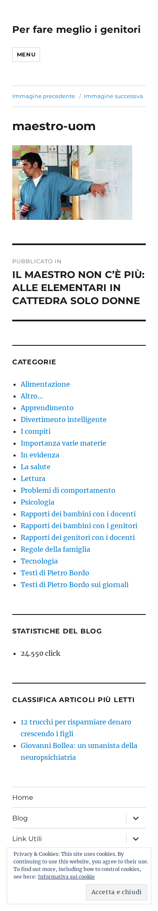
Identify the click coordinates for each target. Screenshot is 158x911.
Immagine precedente (43, 96)
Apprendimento (47, 407)
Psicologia (37, 502)
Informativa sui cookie (66, 877)
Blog (20, 818)
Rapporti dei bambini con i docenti (78, 514)
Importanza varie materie (63, 443)
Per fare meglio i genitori (76, 29)
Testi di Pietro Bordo (55, 573)
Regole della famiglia (55, 549)
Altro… (32, 396)
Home (22, 797)
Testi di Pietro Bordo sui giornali (75, 584)
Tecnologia (39, 561)
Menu (26, 54)
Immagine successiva (113, 96)
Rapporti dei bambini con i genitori (79, 525)
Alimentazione (45, 384)
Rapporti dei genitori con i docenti (78, 537)
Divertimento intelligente (64, 419)
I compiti (36, 431)
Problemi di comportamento (68, 490)
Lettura (33, 478)
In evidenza (40, 455)
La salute (36, 466)
